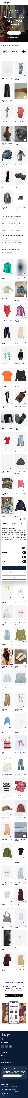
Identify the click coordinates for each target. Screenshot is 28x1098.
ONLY (3, 223)
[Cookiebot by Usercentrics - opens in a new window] (20, 519)
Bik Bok (10, 230)
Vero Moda (4, 226)
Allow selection (14, 572)
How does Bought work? (13, 37)
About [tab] (23, 523)
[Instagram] (2, 1046)
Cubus (12, 226)
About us (4, 1052)
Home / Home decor (7, 252)
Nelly (20, 220)
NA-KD (23, 226)
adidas (20, 223)
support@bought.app (10, 1089)
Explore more (14, 975)
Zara (10, 78)
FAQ (2, 1056)
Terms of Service (4, 1093)
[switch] (24, 552)
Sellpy (10, 926)
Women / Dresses (17, 242)
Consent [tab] (5, 523)
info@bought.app (13, 1086)
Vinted (23, 298)
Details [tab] (14, 523)
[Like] (11, 75)
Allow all (14, 568)
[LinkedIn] (6, 1046)
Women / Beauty (6, 239)
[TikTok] (10, 1046)
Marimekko (17, 230)
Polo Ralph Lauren (12, 223)
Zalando (9, 796)
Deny (14, 577)
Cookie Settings (14, 1091)
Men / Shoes (5, 245)
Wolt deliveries (6, 1062)
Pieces (3, 230)
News (3, 1059)
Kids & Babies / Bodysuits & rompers (10, 249)
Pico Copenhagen (8, 774)
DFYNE (23, 752)
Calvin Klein (12, 220)
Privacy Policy (4, 1095)
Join (23, 1076)
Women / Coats (6, 242)
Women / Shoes (16, 239)
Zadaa (23, 406)
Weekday (23, 277)
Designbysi (9, 515)
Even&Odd (4, 220)
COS (18, 226)
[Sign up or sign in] (23, 2)
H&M (10, 100)
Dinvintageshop (8, 143)
